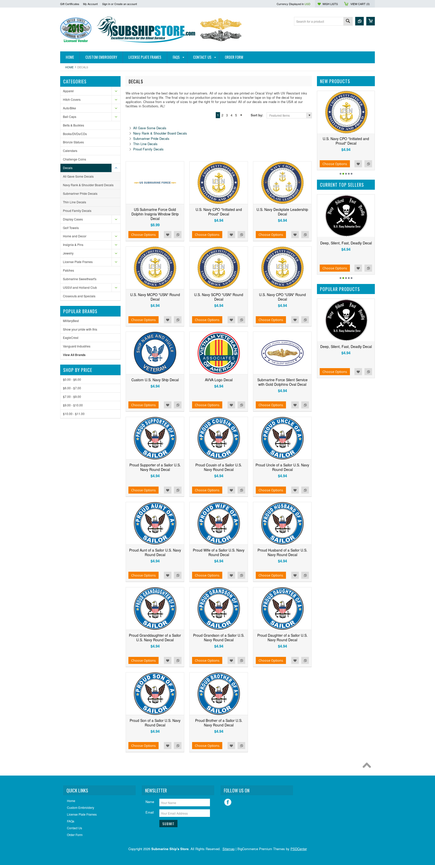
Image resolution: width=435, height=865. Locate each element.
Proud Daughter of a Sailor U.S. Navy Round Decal (282, 637)
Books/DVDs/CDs (75, 134)
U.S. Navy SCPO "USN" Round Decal (218, 297)
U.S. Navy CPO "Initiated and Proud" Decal (219, 211)
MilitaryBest (71, 320)
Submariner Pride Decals (80, 193)
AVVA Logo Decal (219, 379)
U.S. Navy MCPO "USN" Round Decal (155, 297)
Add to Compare (178, 234)
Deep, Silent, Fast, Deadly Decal (346, 346)
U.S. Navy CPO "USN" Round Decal (282, 297)
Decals (67, 168)
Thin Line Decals (74, 202)
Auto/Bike (69, 108)
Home (69, 67)
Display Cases (73, 219)
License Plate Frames (78, 262)
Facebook (227, 802)
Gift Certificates (69, 4)
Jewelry (68, 253)
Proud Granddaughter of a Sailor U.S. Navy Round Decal (155, 637)
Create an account (125, 4)
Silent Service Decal (347, 242)
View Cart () (360, 4)
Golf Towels (71, 228)
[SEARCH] (347, 21)
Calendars (70, 150)
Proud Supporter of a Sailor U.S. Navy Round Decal (155, 467)
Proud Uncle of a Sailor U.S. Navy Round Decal (282, 467)
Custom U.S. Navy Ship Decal (155, 379)
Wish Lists (330, 4)
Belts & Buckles (73, 125)
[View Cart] (370, 21)
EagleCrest (70, 337)
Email (150, 812)
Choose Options (143, 234)
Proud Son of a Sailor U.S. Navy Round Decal (155, 722)
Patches (68, 270)
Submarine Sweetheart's (79, 279)
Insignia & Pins (73, 244)
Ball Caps (69, 116)
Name (150, 801)
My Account (90, 4)
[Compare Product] (359, 21)
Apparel (68, 91)
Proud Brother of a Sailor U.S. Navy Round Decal (218, 722)
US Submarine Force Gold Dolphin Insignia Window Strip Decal (155, 214)
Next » (241, 115)
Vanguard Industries (76, 346)
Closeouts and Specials (79, 296)
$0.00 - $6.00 (72, 379)
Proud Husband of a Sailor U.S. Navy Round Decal (282, 552)
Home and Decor (74, 236)
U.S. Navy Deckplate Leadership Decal (282, 211)
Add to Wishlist (167, 234)
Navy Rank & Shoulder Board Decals (88, 185)
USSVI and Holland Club (80, 287)
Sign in (106, 4)
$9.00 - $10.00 (73, 405)
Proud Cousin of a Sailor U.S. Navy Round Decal (218, 467)
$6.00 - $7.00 (72, 388)
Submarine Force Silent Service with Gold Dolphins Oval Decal (282, 382)
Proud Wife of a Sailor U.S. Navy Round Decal (218, 552)
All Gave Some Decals (78, 176)
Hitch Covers (72, 99)
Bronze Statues (73, 142)
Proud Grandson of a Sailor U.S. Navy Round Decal (218, 637)
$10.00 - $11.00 (74, 413)
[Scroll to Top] (368, 766)
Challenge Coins (74, 159)
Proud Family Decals (77, 210)
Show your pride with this (80, 329)
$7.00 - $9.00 (72, 396)
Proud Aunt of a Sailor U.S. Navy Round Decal (155, 552)
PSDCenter (299, 848)
